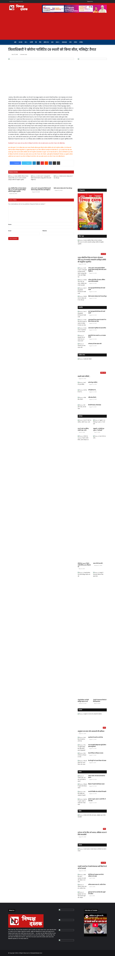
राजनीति (31, 42)
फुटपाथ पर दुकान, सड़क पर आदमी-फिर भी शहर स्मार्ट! (97, 800)
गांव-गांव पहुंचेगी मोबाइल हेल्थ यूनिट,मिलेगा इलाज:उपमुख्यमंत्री (97, 746)
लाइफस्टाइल (64, 42)
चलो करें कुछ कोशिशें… (93, 382)
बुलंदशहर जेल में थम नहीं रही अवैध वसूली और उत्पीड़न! (96, 893)
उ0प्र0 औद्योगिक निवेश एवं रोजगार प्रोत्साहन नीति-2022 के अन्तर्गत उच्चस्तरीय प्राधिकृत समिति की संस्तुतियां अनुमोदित (17, 189)
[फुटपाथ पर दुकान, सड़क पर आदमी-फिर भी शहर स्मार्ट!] (82, 801)
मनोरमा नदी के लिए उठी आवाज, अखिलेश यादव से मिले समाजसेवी (96, 280)
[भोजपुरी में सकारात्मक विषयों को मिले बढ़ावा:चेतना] (100, 635)
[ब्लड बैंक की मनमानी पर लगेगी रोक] (82, 740)
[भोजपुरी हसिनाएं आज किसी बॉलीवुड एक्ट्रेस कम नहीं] (84, 635)
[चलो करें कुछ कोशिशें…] (82, 385)
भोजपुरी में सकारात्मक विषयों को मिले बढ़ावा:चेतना (99, 701)
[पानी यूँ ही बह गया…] (82, 392)
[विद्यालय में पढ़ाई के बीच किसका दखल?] (82, 786)
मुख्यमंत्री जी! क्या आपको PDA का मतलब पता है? (97, 336)
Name (9, 224)
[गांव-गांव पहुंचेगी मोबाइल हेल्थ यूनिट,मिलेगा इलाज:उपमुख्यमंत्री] (82, 747)
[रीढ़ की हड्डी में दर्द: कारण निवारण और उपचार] (82, 763)
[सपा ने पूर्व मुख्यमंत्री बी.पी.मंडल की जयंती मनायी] (82, 290)
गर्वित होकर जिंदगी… (92, 397)
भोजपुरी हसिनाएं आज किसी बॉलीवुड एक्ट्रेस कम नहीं (83, 701)
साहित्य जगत (46, 42)
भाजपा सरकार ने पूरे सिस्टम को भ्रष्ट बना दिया (97, 328)
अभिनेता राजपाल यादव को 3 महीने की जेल (97, 885)
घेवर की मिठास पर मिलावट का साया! (95, 753)
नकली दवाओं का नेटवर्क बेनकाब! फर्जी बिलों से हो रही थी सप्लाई (92, 867)
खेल (36, 42)
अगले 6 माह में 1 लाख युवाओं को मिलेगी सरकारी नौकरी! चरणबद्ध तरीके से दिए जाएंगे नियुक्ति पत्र (41, 189)
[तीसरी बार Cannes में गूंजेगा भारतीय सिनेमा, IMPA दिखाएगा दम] (84, 498)
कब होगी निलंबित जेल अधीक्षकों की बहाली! (97, 792)
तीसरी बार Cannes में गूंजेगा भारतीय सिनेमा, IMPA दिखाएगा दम (84, 565)
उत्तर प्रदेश (20, 42)
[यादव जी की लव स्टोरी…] (100, 498)
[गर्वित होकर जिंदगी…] (82, 400)
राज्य (26, 42)
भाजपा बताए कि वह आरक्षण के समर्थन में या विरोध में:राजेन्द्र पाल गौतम (97, 320)
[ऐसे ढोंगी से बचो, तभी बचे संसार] (82, 407)
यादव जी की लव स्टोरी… (98, 563)
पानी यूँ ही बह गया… (92, 390)
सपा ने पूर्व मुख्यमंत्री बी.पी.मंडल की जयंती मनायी (96, 289)
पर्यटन (70, 42)
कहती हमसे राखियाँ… (84, 376)
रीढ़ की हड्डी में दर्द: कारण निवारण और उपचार (97, 761)
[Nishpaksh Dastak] (18, 7)
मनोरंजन (75, 42)
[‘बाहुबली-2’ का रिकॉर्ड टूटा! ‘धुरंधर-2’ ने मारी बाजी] (100, 423)
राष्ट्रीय (15, 42)
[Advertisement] (57, 27)
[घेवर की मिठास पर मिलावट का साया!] (82, 755)
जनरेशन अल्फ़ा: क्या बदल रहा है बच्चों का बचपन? (96, 776)
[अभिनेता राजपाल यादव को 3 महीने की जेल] (82, 887)
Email (9, 230)
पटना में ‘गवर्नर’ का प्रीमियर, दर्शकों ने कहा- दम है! (83, 429)
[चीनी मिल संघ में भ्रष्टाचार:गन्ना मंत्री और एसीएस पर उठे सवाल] (82, 878)
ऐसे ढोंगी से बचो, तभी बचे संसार (94, 405)
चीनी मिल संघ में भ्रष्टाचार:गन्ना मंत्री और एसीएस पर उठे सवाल (96, 875)
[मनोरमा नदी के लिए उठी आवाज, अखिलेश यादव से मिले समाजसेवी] (82, 282)
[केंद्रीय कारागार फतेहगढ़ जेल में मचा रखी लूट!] (64, 181)
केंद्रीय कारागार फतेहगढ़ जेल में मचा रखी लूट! (63, 188)
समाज (52, 42)
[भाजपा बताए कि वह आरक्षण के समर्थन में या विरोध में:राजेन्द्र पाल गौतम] (82, 322)
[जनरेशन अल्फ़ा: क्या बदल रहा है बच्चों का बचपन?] (82, 778)
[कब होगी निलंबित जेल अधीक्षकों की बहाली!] (82, 794)
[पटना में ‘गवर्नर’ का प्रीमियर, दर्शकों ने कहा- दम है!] (84, 423)
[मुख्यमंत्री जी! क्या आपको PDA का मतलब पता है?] (82, 338)
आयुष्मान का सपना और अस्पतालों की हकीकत (91, 731)
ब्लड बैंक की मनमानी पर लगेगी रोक (95, 737)
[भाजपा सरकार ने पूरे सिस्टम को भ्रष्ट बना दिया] (82, 330)
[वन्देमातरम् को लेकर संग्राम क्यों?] (82, 346)
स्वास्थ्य (57, 42)
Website (44, 230)
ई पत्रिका (81, 42)
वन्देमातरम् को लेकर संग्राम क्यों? (95, 344)
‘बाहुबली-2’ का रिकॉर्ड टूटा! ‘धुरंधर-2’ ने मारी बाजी (98, 429)
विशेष (40, 42)
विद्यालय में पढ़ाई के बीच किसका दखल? (96, 784)
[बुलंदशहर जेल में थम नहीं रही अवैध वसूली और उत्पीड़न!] (82, 894)
